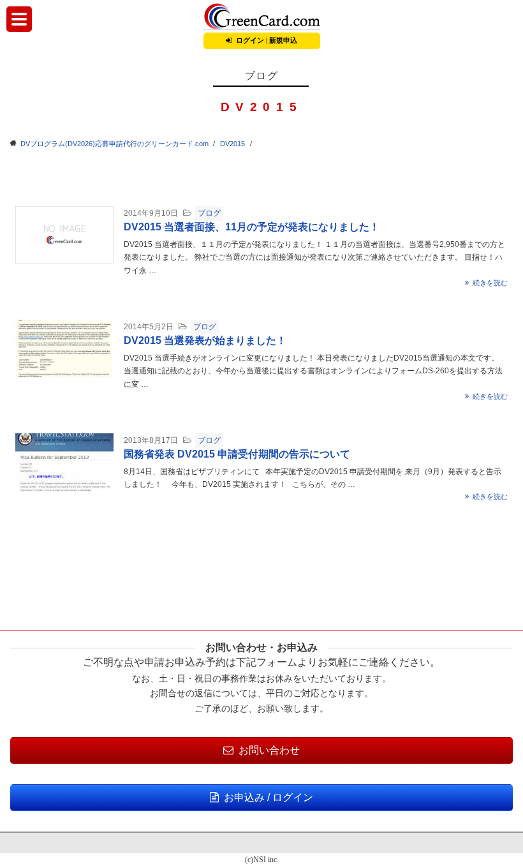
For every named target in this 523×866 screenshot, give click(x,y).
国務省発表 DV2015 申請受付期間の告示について (237, 454)
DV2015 (232, 143)
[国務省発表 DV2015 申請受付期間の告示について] (64, 461)
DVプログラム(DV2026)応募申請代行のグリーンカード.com (114, 143)
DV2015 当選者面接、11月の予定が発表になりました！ (251, 226)
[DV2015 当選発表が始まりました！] (64, 348)
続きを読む (490, 283)
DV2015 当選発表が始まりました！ (205, 340)
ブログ (209, 213)
